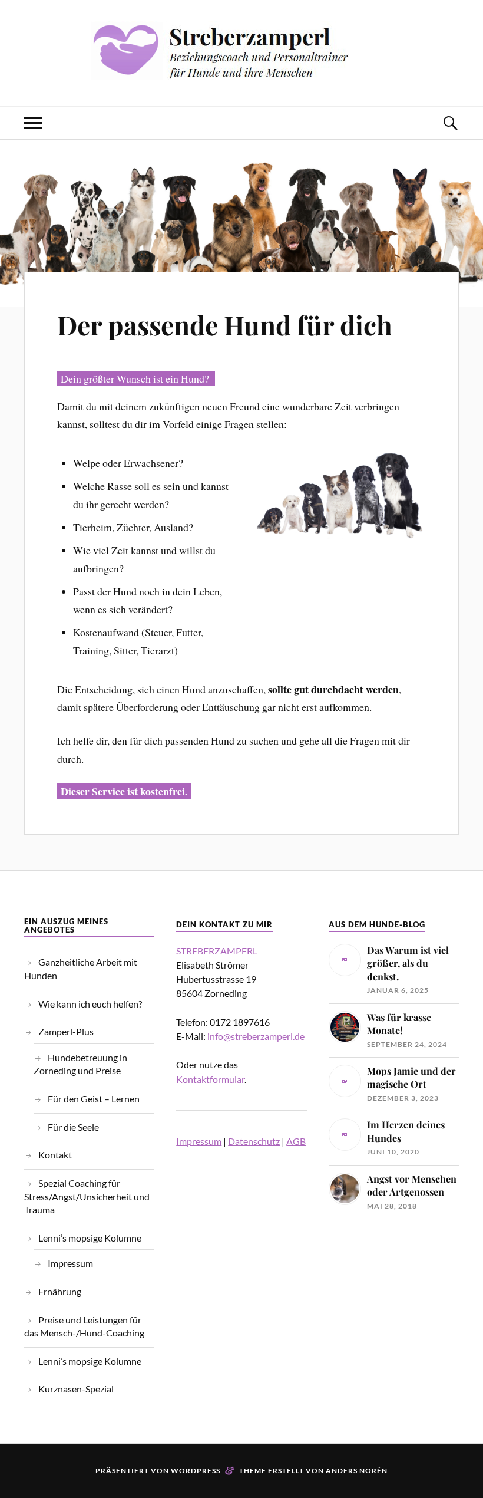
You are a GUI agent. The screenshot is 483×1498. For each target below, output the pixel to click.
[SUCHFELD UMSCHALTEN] (450, 123)
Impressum (70, 1263)
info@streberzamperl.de (256, 1036)
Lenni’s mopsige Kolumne (89, 1237)
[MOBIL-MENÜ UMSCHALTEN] (33, 123)
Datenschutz (254, 1141)
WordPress (195, 1470)
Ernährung (59, 1291)
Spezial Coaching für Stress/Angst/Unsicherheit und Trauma (87, 1196)
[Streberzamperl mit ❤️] (241, 70)
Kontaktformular (210, 1079)
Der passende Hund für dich (224, 324)
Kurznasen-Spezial (76, 1388)
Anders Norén (357, 1470)
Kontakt (55, 1154)
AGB (296, 1141)
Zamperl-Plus (66, 1031)
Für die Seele (73, 1126)
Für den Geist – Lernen (94, 1098)
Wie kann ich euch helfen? (90, 1003)
